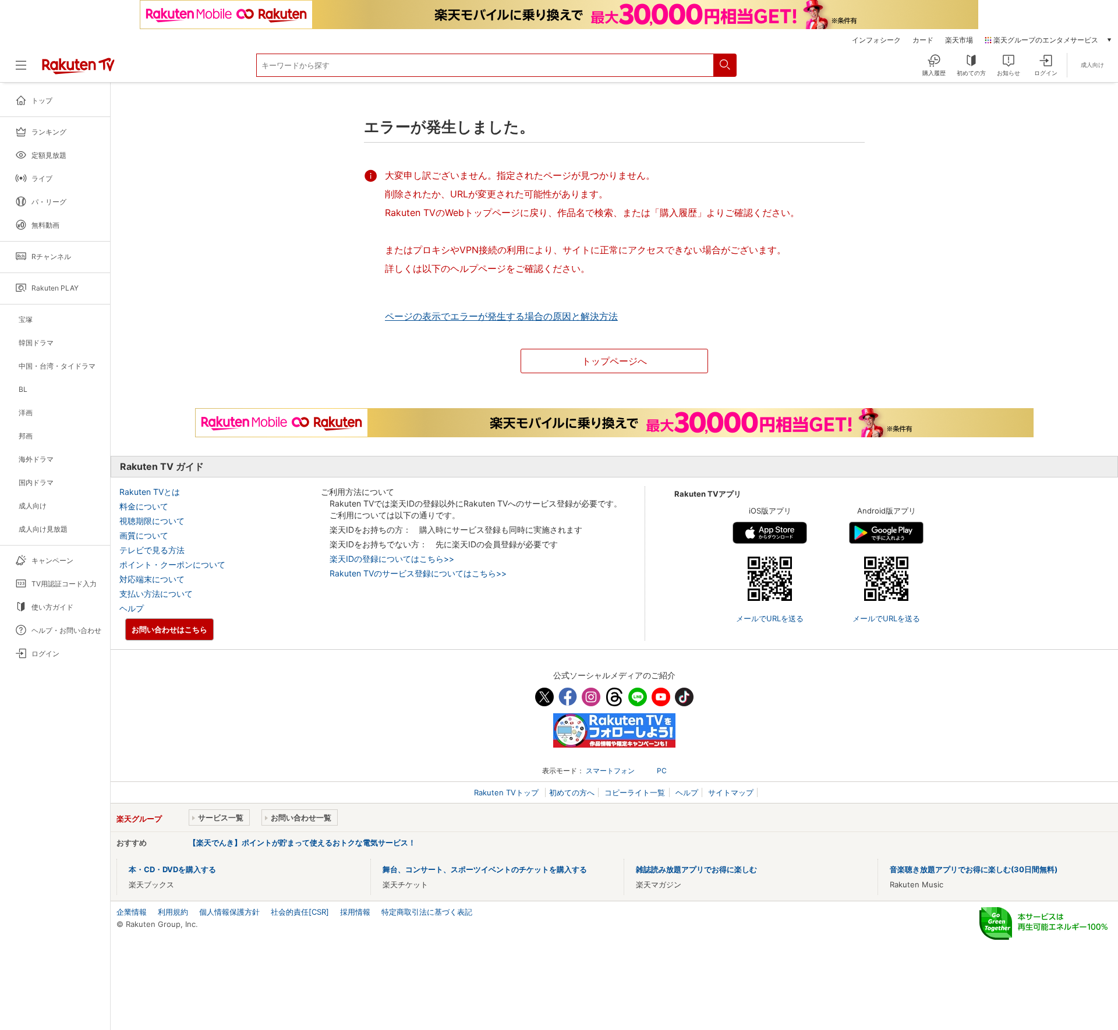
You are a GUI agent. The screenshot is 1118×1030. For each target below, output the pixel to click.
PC (662, 770)
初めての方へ (572, 792)
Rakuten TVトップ (507, 792)
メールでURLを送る (770, 618)
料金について (143, 506)
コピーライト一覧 (634, 792)
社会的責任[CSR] (300, 911)
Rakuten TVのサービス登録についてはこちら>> (418, 573)
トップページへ (614, 361)
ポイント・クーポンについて (172, 564)
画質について (143, 535)
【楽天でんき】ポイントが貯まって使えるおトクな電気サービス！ (302, 842)
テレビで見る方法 (152, 550)
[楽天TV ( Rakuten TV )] (78, 71)
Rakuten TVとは (149, 492)
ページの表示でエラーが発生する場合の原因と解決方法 (501, 316)
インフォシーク (876, 40)
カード (922, 40)
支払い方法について (156, 594)
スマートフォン (610, 770)
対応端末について (152, 579)
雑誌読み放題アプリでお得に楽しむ (696, 869)
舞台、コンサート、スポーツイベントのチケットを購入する (485, 869)
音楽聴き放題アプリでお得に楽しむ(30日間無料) (973, 869)
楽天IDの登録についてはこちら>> (392, 559)
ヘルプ (131, 608)
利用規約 (173, 911)
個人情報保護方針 (229, 911)
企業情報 (131, 911)
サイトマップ (730, 792)
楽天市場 (959, 40)
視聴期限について (152, 521)
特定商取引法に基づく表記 (426, 911)
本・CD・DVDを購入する (172, 869)
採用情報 (355, 911)
